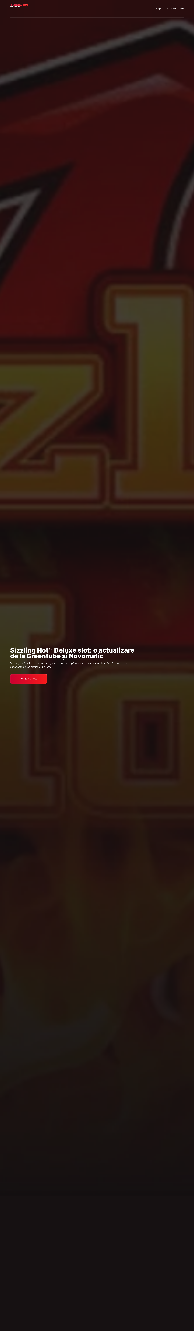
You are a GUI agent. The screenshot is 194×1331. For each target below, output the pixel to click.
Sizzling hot (158, 9)
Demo (181, 9)
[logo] (19, 8)
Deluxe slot (171, 9)
